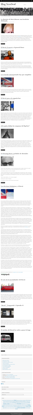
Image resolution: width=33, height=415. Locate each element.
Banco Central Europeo (7, 400)
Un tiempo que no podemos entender (8, 362)
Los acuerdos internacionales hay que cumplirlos (16, 74)
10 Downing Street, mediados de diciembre (14, 153)
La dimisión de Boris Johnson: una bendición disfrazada (15, 20)
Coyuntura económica (22, 401)
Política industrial (6, 406)
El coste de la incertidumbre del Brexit (13, 280)
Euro (16, 403)
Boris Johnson (12, 400)
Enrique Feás (3, 48)
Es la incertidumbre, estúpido (7, 365)
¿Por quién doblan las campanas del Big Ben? (15, 126)
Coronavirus (13, 401)
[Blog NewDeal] (16, 9)
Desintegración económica (19, 402)
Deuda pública (25, 402)
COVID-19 (17, 401)
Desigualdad (14, 402)
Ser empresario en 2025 (6, 361)
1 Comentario (10, 48)
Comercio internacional (6, 401)
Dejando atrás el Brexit (6, 360)
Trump (16, 407)
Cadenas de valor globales (19, 400)
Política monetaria (17, 406)
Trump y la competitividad (6, 367)
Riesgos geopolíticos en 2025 (7, 369)
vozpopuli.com (15, 272)
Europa (19, 403)
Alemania (3, 400)
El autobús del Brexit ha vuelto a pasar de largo (15, 330)
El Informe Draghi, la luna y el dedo (12, 375)
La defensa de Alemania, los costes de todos (9, 364)
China (27, 400)
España (28, 402)
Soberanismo (5, 407)
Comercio (29, 400)
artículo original (20, 272)
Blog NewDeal (8, 4)
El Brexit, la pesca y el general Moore (12, 47)
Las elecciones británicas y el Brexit (12, 186)
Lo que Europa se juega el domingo (10, 377)
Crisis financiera (7, 402)
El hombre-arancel (5, 368)
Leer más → (2, 43)
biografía (19, 36)
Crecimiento (27, 401)
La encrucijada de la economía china (15, 378)
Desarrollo (10, 402)
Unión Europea (21, 407)
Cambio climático (24, 400)
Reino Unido (28, 406)
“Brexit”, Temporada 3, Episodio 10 (12, 305)
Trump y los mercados (6, 363)
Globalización (23, 403)
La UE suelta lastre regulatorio (7, 366)
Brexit (15, 400)
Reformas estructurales (23, 406)
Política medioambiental (11, 406)
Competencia (10, 401)
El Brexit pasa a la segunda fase (11, 98)
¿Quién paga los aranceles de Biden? (10, 376)
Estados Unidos (6, 403)
